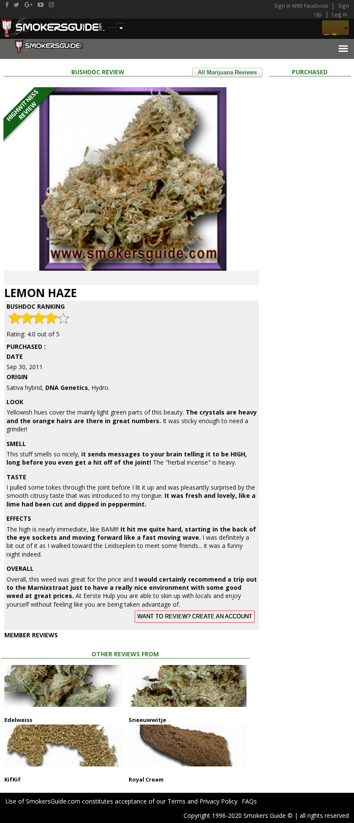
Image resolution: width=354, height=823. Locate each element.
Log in (339, 14)
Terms (177, 801)
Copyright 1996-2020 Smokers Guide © (238, 815)
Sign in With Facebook (301, 5)
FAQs (249, 801)
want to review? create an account (194, 617)
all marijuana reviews (227, 73)
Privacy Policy (218, 801)
